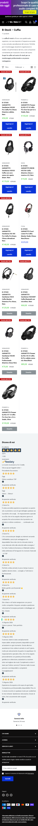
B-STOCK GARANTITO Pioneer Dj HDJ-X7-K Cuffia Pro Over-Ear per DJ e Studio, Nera (28, 107)
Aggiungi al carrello (9, 126)
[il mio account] (30, 22)
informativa (30, 773)
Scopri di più (23, 12)
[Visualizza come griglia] (32, 67)
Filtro (7, 67)
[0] (34, 22)
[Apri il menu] (3, 22)
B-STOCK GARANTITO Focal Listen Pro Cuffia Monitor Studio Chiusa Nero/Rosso (28, 233)
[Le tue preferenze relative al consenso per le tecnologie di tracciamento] (2, 619)
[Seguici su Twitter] (7, 795)
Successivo (14, 471)
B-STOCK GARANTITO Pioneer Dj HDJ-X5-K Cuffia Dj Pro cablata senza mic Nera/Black (28, 355)
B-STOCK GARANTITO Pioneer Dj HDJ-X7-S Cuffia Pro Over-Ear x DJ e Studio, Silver (9, 414)
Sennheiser (6, 100)
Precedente (6, 471)
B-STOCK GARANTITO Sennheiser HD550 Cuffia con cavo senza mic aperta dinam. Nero (8, 171)
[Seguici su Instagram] (11, 795)
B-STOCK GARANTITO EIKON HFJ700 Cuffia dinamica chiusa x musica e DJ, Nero (27, 170)
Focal (23, 226)
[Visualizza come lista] (35, 67)
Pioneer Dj (24, 100)
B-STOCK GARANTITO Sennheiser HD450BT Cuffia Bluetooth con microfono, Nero (28, 296)
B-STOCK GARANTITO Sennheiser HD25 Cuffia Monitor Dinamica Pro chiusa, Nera (9, 298)
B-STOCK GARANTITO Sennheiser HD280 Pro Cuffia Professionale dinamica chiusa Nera (9, 357)
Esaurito (9, 313)
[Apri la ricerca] (26, 22)
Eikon (23, 163)
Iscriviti (7, 779)
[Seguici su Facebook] (3, 795)
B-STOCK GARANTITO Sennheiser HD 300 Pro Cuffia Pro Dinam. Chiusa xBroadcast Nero (9, 235)
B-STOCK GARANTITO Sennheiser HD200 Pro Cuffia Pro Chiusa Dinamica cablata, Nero (9, 108)
